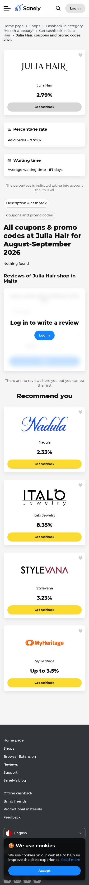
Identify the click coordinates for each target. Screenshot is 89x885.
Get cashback (44, 105)
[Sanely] (28, 8)
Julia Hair (44, 85)
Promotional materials (23, 809)
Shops (9, 748)
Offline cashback (18, 793)
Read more (70, 860)
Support (11, 772)
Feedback (12, 817)
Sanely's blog (15, 780)
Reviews (11, 764)
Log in (44, 335)
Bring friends (15, 801)
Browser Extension (20, 756)
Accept (44, 871)
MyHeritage (45, 661)
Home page (14, 740)
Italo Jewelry (44, 515)
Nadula (45, 442)
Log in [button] (75, 8)
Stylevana (44, 588)
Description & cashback (26, 203)
